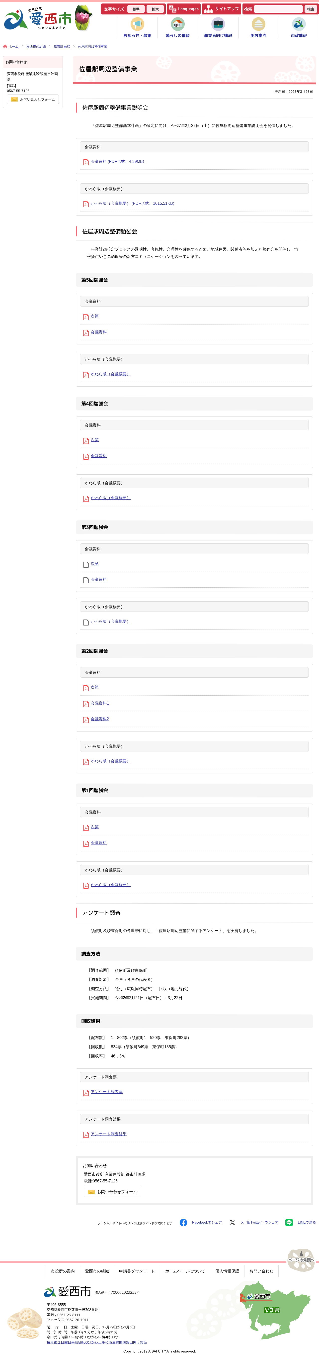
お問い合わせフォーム (117, 1192)
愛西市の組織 (36, 46)
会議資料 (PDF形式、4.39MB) (117, 161)
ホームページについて (185, 1271)
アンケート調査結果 (109, 1134)
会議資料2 (100, 719)
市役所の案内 (63, 1271)
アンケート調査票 (107, 1092)
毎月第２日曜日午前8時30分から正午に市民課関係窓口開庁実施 (97, 1342)
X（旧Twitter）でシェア (259, 1222)
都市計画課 (62, 46)
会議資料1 (100, 703)
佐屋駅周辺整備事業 (92, 46)
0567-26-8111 (68, 1314)
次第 (95, 316)
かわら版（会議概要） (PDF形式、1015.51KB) (132, 203)
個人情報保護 (227, 1271)
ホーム (13, 46)
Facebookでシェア (207, 1222)
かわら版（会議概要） (111, 374)
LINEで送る (307, 1222)
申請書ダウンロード (137, 1271)
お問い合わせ (261, 1271)
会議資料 (99, 332)
